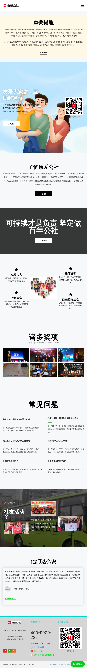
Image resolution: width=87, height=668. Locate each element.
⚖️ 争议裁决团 (37, 647)
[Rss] (14, 651)
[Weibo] (5, 651)
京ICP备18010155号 (56, 664)
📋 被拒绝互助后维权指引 (42, 655)
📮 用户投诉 (36, 651)
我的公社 (79, 664)
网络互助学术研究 (29, 664)
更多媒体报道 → (10, 598)
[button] (83, 5)
